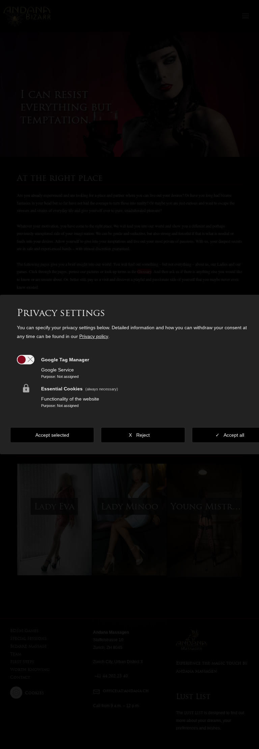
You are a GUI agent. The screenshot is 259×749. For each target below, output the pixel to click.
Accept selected (52, 435)
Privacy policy (93, 336)
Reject (143, 435)
